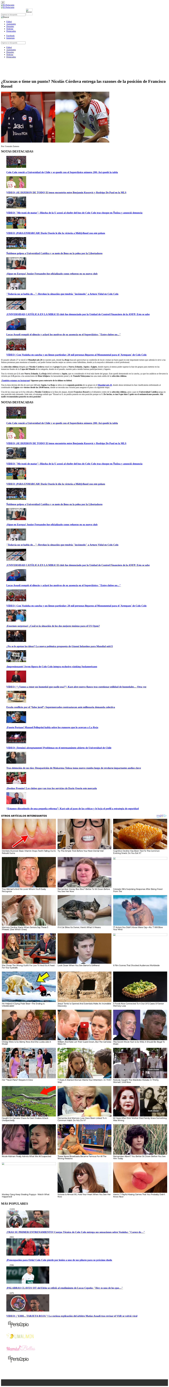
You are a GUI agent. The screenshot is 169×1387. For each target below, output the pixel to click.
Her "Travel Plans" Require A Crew (17, 1080)
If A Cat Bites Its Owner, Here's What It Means (79, 927)
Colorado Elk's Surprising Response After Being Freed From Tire (137, 890)
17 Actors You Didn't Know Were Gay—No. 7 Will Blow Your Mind (138, 928)
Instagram (10, 38)
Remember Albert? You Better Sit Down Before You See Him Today (139, 1157)
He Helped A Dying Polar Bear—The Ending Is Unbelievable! (23, 1004)
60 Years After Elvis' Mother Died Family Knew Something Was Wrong (140, 1119)
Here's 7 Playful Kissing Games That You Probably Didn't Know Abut (139, 1195)
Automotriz (11, 24)
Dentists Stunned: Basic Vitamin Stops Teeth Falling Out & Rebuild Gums (29, 852)
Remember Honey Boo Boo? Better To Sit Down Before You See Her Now (84, 890)
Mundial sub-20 (105, 385)
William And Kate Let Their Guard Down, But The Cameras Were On (84, 1043)
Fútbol (9, 21)
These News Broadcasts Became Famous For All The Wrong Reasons (82, 1157)
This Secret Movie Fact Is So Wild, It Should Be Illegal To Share (139, 1043)
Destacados (11, 31)
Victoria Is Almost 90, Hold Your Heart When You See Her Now (84, 1195)
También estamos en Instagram (16, 380)
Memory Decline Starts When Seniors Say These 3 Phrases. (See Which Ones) (25, 928)
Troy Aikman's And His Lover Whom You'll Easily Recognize (24, 890)
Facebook (10, 36)
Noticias (9, 29)
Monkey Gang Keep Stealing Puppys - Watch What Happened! (25, 1195)
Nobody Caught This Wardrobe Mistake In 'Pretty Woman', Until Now (136, 1081)
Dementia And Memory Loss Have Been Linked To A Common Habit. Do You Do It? (82, 1119)
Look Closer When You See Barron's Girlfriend (78, 965)
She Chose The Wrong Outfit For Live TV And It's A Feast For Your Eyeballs (28, 966)
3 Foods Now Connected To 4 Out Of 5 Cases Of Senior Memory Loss (138, 1004)
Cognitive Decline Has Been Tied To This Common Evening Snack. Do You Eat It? (136, 852)
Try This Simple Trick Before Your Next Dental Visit (81, 851)
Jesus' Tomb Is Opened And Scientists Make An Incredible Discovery (84, 1004)
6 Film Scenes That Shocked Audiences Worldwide (136, 965)
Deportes (10, 26)
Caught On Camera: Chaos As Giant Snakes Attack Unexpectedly (25, 1119)
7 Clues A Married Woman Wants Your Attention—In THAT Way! (84, 1081)
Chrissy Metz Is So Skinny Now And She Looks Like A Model (26, 1043)
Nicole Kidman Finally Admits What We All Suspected (26, 1156)
